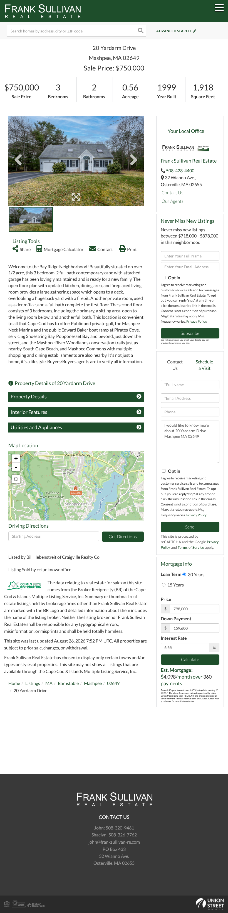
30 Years (195, 574)
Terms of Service (191, 547)
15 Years (175, 584)
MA (49, 683)
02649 (113, 683)
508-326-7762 (122, 834)
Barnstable (68, 683)
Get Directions (123, 536)
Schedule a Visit (204, 365)
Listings (32, 683)
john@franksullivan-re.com (114, 841)
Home (14, 683)
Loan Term (171, 574)
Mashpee (93, 683)
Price (166, 599)
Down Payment (176, 618)
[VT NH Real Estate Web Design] (114, 904)
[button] (140, 30)
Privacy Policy (196, 321)
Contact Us (172, 192)
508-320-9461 (120, 827)
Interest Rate (174, 638)
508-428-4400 (180, 170)
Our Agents (173, 201)
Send (190, 526)
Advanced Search (173, 31)
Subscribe (190, 333)
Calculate (190, 659)
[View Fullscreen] (16, 479)
